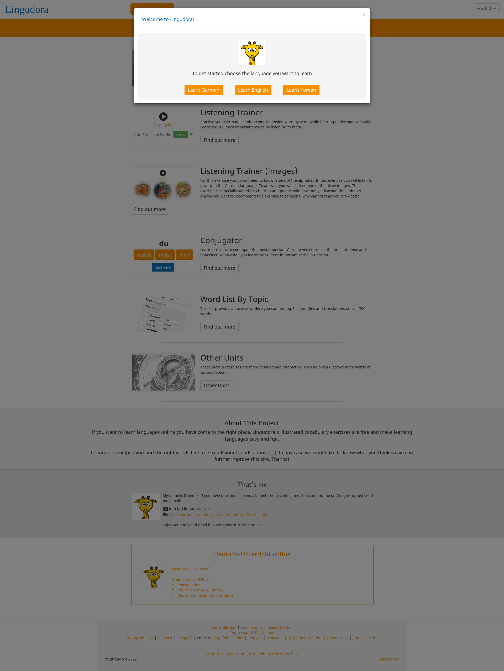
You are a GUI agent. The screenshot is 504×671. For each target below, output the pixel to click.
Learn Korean (301, 90)
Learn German (203, 90)
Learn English (253, 90)
